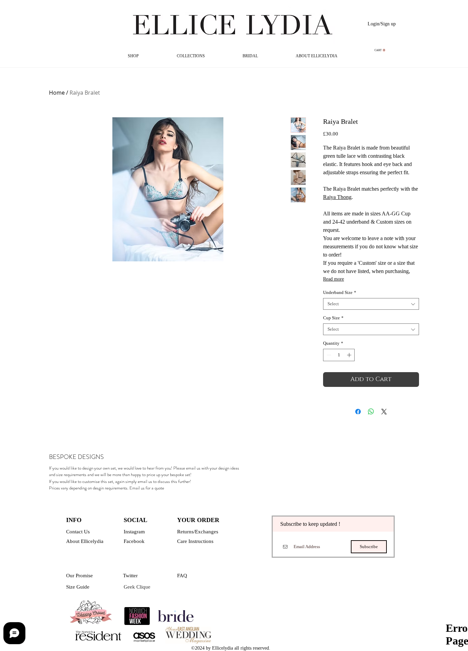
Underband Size (339, 292)
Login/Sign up (382, 23)
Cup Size (333, 317)
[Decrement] (328, 355)
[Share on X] (384, 411)
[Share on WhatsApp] (371, 411)
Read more (333, 279)
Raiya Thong (337, 197)
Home (57, 92)
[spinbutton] (339, 355)
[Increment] (350, 355)
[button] (379, 50)
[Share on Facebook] (358, 411)
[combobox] (371, 304)
